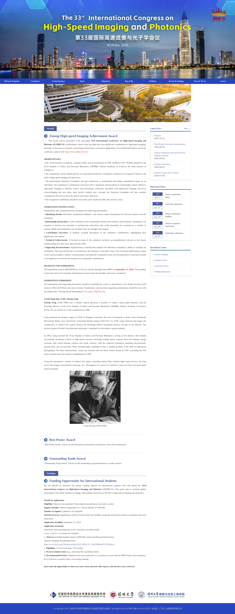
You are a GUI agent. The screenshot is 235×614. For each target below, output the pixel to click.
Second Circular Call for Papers (166, 173)
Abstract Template (161, 255)
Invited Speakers (58, 81)
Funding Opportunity (162, 272)
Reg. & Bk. (129, 81)
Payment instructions (162, 164)
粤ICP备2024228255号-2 (140, 608)
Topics (82, 81)
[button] (188, 103)
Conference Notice (161, 266)
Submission (105, 81)
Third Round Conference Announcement (169, 144)
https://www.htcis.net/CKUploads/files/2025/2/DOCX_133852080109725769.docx (79, 544)
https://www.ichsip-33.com (76, 152)
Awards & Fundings (176, 81)
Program (157, 136)
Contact (223, 81)
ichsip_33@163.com (96, 291)
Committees (35, 81)
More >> (187, 129)
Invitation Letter (160, 260)
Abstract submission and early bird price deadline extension (169, 154)
